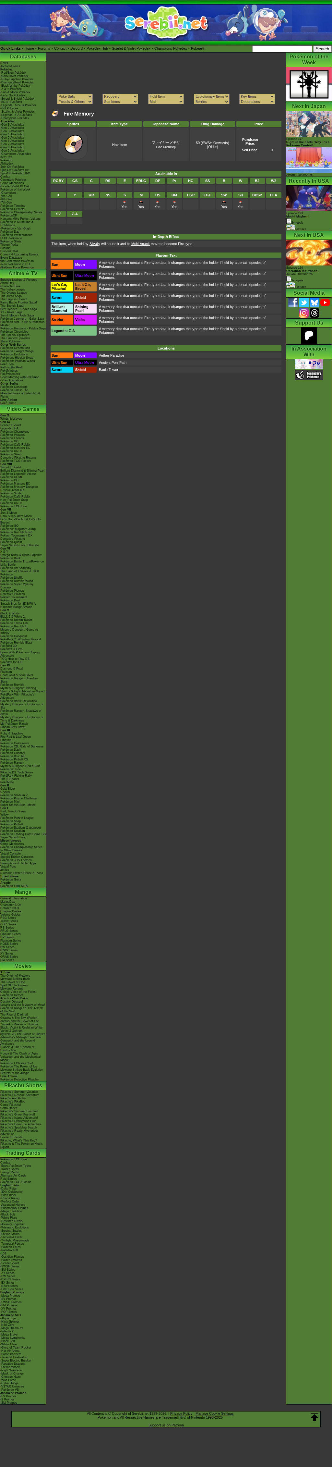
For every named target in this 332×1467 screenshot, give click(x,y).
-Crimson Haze (10, 1376)
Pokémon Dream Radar (16, 620)
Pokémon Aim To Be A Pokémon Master (22, 323)
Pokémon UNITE (11, 451)
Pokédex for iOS (11, 662)
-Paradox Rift (9, 1250)
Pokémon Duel (10, 600)
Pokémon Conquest (13, 636)
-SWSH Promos (11, 1302)
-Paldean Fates (10, 1247)
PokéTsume (8, 403)
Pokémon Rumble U (14, 626)
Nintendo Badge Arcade (16, 607)
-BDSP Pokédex (11, 102)
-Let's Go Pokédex (12, 95)
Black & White (9, 613)
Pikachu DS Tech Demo (16, 772)
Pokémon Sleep (10, 454)
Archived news (10, 66)
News (4, 63)
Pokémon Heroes (12, 995)
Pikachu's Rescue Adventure (19, 1095)
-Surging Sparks (11, 1230)
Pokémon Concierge (14, 386)
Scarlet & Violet (10, 425)
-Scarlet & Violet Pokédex (17, 111)
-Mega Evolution (11, 1211)
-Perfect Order (9, 1201)
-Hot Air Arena (9, 1350)
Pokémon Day (9, 231)
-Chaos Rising (9, 1198)
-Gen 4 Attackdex (12, 134)
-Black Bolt (7, 1214)
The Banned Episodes (15, 338)
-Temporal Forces (12, 1243)
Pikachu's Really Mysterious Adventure (19, 1132)
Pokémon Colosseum (14, 743)
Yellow (4, 814)
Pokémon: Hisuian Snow (16, 357)
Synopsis (297, 280)
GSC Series (8, 924)
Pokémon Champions (14, 431)
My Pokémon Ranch (14, 723)
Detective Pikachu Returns (18, 457)
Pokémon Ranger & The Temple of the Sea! (21, 1009)
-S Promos (7, 1399)
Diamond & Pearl (11, 668)
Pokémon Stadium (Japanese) (20, 827)
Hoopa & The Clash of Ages (19, 1053)
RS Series (7, 927)
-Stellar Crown (9, 1234)
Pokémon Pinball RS (14, 759)
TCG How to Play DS (15, 658)
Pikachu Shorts (23, 1085)
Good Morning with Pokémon (19, 377)
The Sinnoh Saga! (12, 305)
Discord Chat (9, 251)
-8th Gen (6, 199)
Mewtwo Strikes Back (15, 978)
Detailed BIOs (9, 908)
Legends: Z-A (9, 428)
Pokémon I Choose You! (16, 1063)
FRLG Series (9, 930)
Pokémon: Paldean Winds (17, 361)
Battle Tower (108, 370)
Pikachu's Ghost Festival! (17, 1114)
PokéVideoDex (10, 374)
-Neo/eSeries (9, 1286)
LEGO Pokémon (11, 238)
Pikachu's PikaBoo (12, 1101)
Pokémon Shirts (11, 241)
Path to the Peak (11, 367)
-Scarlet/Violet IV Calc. (15, 186)
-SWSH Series (10, 1266)
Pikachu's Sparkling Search (18, 1127)
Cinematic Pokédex (13, 179)
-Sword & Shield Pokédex (17, 98)
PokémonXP (8, 215)
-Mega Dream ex (11, 1328)
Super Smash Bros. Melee (18, 805)
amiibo (4, 869)
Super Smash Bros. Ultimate (19, 545)
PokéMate (7, 782)
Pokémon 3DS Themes (16, 860)
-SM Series (7, 1269)
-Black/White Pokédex (15, 85)
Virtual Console (10, 853)
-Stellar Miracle (10, 1367)
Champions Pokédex (170, 48)
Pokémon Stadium (12, 830)
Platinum (6, 671)
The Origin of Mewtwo (15, 975)
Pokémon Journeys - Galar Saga (22, 318)
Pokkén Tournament (13, 597)
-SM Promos (8, 1305)
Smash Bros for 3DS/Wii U (18, 603)
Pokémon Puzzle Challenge (18, 798)
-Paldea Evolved (11, 1260)
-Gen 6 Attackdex (12, 140)
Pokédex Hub (97, 48)
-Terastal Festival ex (14, 1357)
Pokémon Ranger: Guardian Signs (19, 680)
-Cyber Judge (9, 1383)
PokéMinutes (9, 370)
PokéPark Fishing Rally (16, 775)
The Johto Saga (11, 296)
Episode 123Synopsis (297, 218)
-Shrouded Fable (11, 1237)
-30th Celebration (11, 1191)
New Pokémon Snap (14, 499)
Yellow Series (9, 921)
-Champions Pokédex (14, 118)
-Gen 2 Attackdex (12, 127)
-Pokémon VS (9, 1389)
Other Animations (12, 380)
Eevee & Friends (11, 1137)
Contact (60, 48)
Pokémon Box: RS (12, 756)
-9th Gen (6, 196)
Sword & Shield (10, 467)
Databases (23, 56)
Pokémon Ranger (12, 762)
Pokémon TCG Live (13, 506)
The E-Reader (9, 779)
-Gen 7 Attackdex (12, 144)
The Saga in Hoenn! (13, 299)
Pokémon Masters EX (15, 448)
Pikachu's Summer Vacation (19, 1091)
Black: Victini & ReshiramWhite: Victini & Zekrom (21, 1029)
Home (29, 48)
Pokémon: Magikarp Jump (18, 529)
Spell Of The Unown (14, 985)
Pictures (300, 229)
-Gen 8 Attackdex (12, 147)
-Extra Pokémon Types (15, 1165)
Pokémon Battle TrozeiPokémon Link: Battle (22, 563)
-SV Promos (8, 1299)
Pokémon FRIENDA (14, 886)
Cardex (5, 176)
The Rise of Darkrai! (14, 1014)
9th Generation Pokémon (17, 261)
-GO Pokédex (9, 108)
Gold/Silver (7, 788)
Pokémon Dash (10, 749)
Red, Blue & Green (13, 811)
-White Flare (8, 1217)
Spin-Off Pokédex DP (14, 170)
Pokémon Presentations (16, 235)
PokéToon (7, 364)
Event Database (11, 257)
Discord (76, 48)
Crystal (5, 792)
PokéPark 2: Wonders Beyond (20, 639)
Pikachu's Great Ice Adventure (21, 1124)
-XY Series (7, 1273)
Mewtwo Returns (11, 988)
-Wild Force (8, 1380)
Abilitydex (6, 163)
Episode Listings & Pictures (18, 279)
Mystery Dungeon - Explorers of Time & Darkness (21, 719)
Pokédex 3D (8, 645)
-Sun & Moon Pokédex (15, 92)
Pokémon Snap (10, 821)
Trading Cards (23, 1153)
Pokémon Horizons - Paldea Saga (23, 328)
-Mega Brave (9, 1334)
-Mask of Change (12, 1373)
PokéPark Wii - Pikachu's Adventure (17, 696)
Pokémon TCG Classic (15, 1182)
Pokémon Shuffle (11, 577)
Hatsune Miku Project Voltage (20, 218)
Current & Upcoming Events (19, 254)
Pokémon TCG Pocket (15, 460)
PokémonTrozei (10, 769)
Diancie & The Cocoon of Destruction (17, 1048)
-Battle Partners (10, 1354)
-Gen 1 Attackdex (12, 124)
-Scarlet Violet (9, 1263)
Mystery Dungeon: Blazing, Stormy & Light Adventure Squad (22, 689)
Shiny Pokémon (10, 341)
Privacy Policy (181, 1413)
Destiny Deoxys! (11, 1001)
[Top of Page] (314, 1417)
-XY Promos (8, 1308)
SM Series (7, 960)
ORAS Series (9, 956)
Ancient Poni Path (112, 362)
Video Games (23, 409)
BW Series (7, 947)
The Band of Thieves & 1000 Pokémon (19, 573)
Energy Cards (9, 1172)
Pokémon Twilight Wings (17, 351)
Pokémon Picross (12, 590)
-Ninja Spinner (9, 1321)
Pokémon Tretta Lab (14, 623)
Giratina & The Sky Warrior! (19, 1017)
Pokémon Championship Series (21, 212)
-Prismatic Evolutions (14, 1227)
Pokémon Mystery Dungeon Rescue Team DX (19, 488)
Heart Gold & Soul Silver (16, 675)
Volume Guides (10, 914)
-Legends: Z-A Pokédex (16, 115)
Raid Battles (8, 1178)
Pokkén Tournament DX (16, 535)
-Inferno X (7, 1331)
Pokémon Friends (12, 438)
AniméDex (7, 283)
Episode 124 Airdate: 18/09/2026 (302, 271)
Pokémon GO (9, 441)
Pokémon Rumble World (16, 581)
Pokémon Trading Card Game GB (23, 834)
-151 (3, 1253)
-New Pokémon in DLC (15, 264)
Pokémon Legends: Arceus (18, 473)
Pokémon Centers (12, 209)
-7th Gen (6, 202)
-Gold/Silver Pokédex (14, 76)
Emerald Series (10, 934)
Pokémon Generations (15, 348)
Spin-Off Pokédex (12, 166)
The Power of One (12, 982)
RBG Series (8, 917)
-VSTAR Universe (12, 1386)
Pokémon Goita (10, 879)
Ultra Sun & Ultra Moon (16, 516)
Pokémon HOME (11, 477)
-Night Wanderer (11, 1370)
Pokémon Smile (10, 493)
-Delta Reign (8, 1188)
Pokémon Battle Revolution (18, 701)
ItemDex (6, 157)
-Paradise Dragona (12, 1363)
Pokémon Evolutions (14, 354)
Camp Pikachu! (10, 1104)
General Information (13, 898)
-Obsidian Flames (12, 1256)
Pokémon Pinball (11, 824)
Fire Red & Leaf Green (15, 736)
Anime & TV (23, 273)
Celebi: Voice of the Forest (18, 991)
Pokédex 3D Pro (11, 649)
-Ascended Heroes (12, 1204)
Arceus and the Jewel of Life (19, 1021)
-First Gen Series (11, 1289)
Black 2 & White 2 (12, 616)
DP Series (7, 937)
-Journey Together (12, 1224)
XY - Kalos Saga (11, 312)
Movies (23, 966)
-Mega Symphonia (12, 1337)
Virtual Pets (8, 866)
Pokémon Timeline (12, 205)
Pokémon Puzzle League (17, 818)
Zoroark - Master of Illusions (19, 1024)
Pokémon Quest (11, 542)
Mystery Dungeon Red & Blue (20, 766)
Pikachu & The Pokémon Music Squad (21, 1145)
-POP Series (8, 1311)
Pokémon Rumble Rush (16, 532)
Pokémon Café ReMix (15, 444)
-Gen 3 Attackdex (12, 131)
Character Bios (10, 286)
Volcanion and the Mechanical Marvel (20, 1058)
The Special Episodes (15, 335)
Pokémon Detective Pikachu (19, 1079)
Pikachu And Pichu (13, 1098)
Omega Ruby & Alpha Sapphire (21, 555)
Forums (44, 48)
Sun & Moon (8, 512)
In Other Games (11, 850)
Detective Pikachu (12, 538)
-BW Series (8, 1276)
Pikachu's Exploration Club (18, 1121)
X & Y (4, 551)
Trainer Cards (9, 1169)
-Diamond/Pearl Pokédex (17, 82)
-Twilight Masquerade (14, 1240)
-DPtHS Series (10, 1279)
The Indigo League (12, 289)
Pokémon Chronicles (14, 331)
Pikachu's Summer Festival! (19, 1111)
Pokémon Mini (9, 801)
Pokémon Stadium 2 (14, 795)
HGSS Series (9, 943)
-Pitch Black (8, 1195)
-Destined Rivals (11, 1221)
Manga (23, 892)
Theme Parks (9, 244)
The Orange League (13, 292)
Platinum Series (10, 940)
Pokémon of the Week (15, 189)
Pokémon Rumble (12, 684)
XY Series (7, 953)
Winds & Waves (11, 418)
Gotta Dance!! (9, 1108)
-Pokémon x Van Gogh (15, 228)
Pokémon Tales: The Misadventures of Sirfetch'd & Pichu (20, 393)
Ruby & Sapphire (11, 733)
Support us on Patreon (166, 1425)
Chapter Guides (10, 911)
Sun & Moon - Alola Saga (17, 315)
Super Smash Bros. (13, 837)
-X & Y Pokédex (11, 89)
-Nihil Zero (7, 1324)
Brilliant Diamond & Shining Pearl (22, 470)
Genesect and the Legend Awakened (17, 1042)
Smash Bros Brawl (12, 727)
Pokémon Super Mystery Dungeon (17, 586)
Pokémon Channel (12, 753)
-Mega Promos (10, 1295)
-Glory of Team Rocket (15, 1347)
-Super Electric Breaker (15, 1360)
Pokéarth (198, 48)
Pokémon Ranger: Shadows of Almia (21, 712)
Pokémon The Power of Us (18, 1066)
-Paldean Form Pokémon (17, 267)
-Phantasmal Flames (14, 1208)
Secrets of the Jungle (14, 1073)
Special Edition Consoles (17, 856)
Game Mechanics (12, 183)
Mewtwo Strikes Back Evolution (21, 1069)
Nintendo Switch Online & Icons (21, 873)
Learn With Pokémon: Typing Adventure (20, 654)
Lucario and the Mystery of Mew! (22, 1004)
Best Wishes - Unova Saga (18, 309)
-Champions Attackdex (15, 153)
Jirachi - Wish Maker (14, 998)
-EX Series (7, 1282)
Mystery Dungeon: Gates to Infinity (19, 631)
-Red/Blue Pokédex (13, 72)
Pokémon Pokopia (12, 435)
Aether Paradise (111, 355)
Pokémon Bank (10, 558)
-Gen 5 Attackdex (12, 137)
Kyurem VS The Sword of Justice (22, 1034)
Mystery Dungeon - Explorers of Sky (21, 706)
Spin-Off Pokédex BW (15, 173)
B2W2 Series (9, 950)
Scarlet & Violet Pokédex (131, 48)
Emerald (5, 740)
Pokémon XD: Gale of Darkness (22, 746)
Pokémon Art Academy (15, 568)
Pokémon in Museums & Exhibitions (16, 223)
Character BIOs (10, 904)
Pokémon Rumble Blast (16, 642)
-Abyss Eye (8, 1318)
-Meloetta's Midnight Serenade (20, 1037)
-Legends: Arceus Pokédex (18, 105)
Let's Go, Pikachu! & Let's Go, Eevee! (21, 521)
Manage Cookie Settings (215, 1413)
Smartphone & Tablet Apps (18, 863)
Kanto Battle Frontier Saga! (18, 302)
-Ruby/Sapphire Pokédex (17, 79)
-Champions (8, 192)
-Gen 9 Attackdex (12, 150)
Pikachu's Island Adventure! (19, 1117)
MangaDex (7, 901)
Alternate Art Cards (13, 1175)
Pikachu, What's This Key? (18, 1140)
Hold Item (119, 145)
